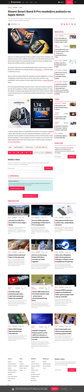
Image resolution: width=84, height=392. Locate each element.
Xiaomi (10, 147)
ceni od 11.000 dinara (14, 142)
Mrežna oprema (11, 378)
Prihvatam (54, 388)
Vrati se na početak (29, 196)
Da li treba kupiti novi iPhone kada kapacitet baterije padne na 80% (61, 40)
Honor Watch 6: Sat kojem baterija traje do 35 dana (61, 107)
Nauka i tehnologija (24, 366)
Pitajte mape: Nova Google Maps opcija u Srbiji (61, 64)
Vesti (23, 2)
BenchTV (62, 2)
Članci (27, 2)
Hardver (10, 368)
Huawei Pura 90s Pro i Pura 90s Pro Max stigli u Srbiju (17, 223)
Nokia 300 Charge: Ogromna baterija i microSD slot (15, 331)
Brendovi (69, 2)
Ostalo (56, 133)
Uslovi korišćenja (47, 366)
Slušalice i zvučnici (12, 370)
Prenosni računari (12, 363)
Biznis (32, 217)
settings (45, 389)
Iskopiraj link (48, 152)
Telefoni (9, 361)
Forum (35, 2)
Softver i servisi (58, 60)
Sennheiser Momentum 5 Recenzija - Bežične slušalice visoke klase (61, 128)
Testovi (31, 2)
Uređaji (10, 7)
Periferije (10, 374)
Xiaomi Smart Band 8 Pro (41, 147)
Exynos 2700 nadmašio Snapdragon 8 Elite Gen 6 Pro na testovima (41, 223)
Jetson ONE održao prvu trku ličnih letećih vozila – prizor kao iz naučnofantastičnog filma (62, 53)
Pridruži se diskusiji (16, 188)
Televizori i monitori (12, 366)
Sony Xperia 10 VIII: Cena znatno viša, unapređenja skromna (64, 223)
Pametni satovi (29, 147)
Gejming (56, 252)
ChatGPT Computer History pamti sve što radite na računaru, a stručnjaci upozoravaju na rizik (40, 335)
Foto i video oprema (12, 376)
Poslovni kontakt (46, 363)
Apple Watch (38, 69)
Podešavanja (64, 388)
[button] (9, 2)
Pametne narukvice (18, 147)
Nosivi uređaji (58, 103)
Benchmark (34, 380)
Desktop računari (12, 372)
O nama (44, 361)
